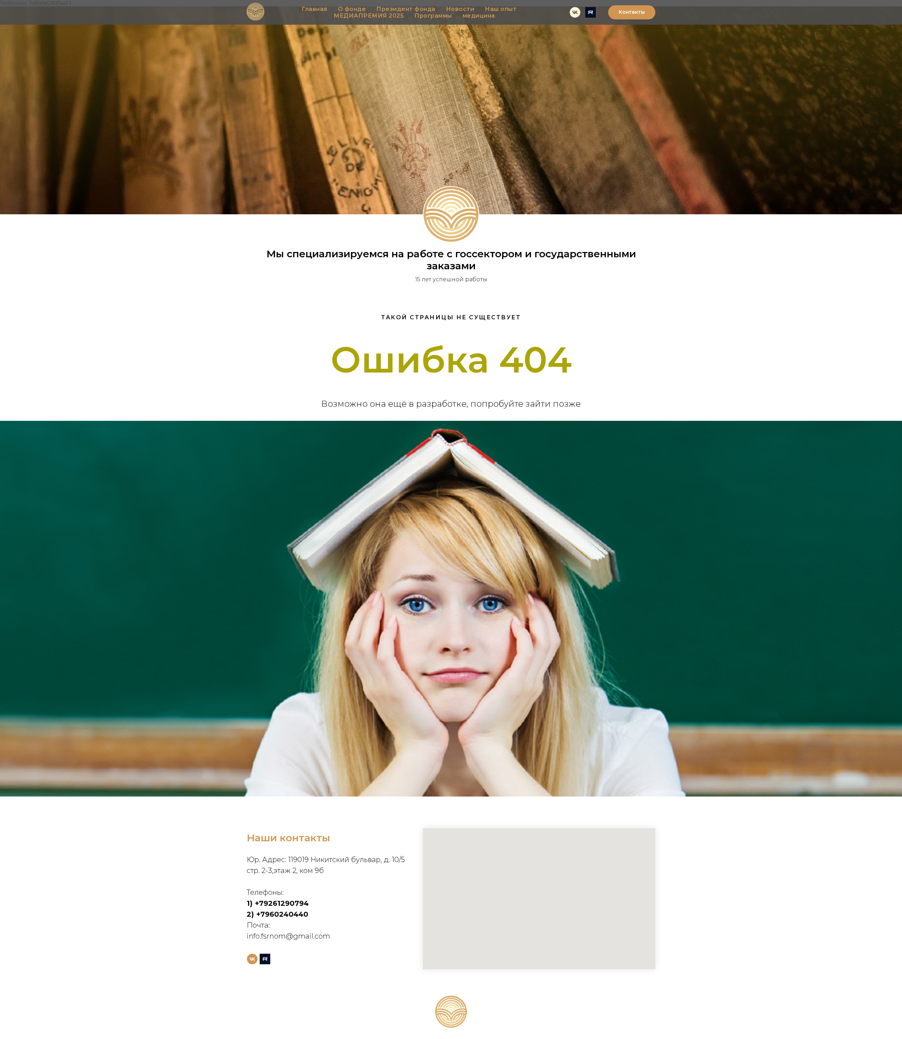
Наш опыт (501, 9)
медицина (479, 15)
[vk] (575, 12)
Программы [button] (433, 15)
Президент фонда (405, 9)
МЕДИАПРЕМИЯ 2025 (369, 15)
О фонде (352, 9)
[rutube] (590, 12)
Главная (314, 9)
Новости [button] (460, 9)
